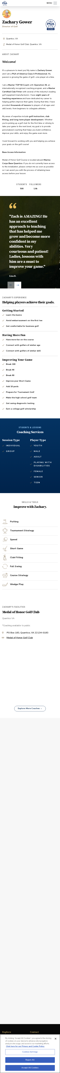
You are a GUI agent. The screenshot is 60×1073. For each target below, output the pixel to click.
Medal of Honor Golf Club (20, 638)
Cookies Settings (30, 1052)
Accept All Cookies (29, 1068)
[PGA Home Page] (4, 3)
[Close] (55, 1039)
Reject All (30, 1060)
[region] (30, 1053)
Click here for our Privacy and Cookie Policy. (25, 1046)
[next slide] (17, 285)
